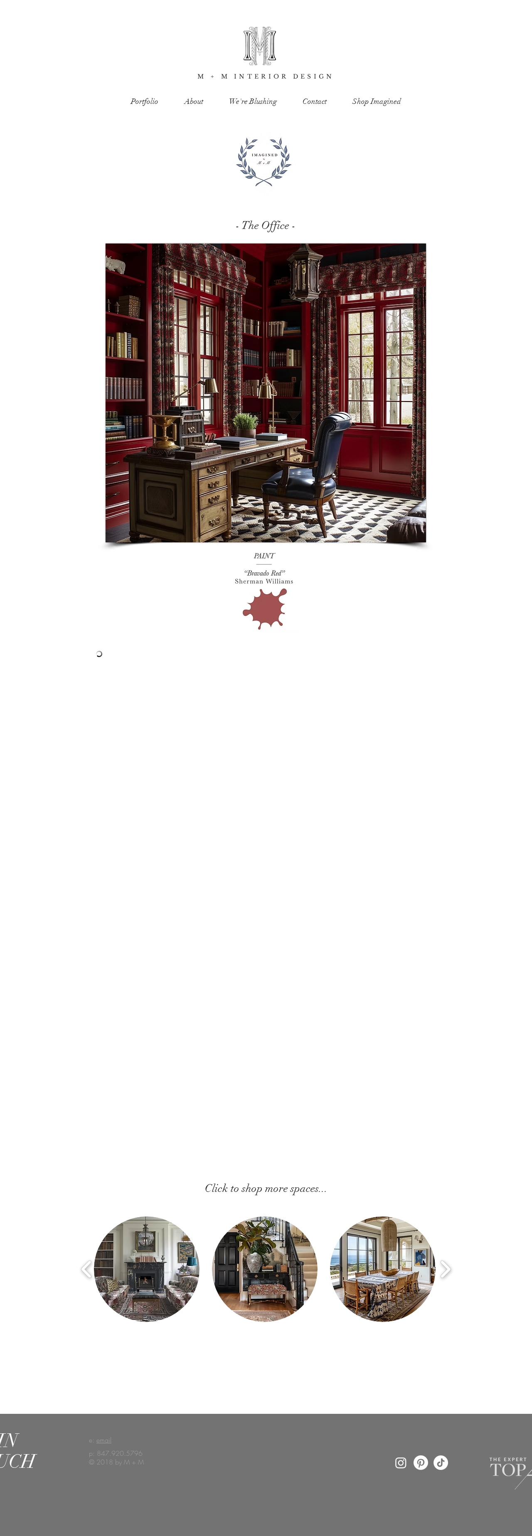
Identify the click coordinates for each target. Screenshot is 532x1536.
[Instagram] (401, 1462)
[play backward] (86, 1269)
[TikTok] (440, 1462)
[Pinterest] (421, 1462)
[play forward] (445, 1269)
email (103, 1440)
